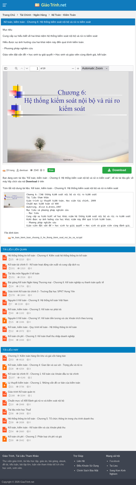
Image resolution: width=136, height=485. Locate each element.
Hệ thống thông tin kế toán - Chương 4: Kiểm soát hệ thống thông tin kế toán (47, 255)
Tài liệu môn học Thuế (19, 409)
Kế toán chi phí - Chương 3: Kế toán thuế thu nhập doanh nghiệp (41, 336)
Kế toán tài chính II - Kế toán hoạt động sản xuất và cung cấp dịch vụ (44, 264)
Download (119, 170)
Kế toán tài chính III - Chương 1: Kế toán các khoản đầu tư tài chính (43, 374)
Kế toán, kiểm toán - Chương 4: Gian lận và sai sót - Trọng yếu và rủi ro (45, 365)
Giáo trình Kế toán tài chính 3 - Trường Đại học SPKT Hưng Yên (41, 291)
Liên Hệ (81, 461)
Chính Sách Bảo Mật (87, 470)
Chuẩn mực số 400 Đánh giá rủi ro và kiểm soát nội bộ (36, 400)
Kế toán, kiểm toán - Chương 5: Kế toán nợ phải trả (34, 309)
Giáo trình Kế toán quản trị (21, 391)
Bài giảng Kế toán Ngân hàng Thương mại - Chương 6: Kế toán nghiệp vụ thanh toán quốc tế (56, 282)
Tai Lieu (114, 465)
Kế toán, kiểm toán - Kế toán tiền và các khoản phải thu (36, 427)
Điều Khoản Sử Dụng (88, 465)
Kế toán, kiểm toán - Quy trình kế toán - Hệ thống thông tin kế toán (42, 327)
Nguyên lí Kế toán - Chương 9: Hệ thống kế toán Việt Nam (38, 300)
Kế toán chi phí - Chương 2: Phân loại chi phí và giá (35, 436)
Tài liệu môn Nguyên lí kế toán (23, 273)
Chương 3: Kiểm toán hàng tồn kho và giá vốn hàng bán (37, 356)
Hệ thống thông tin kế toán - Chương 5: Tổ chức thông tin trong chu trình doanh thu (51, 418)
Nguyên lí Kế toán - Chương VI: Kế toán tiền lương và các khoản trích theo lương (50, 318)
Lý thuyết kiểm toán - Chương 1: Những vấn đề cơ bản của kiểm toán (44, 382)
